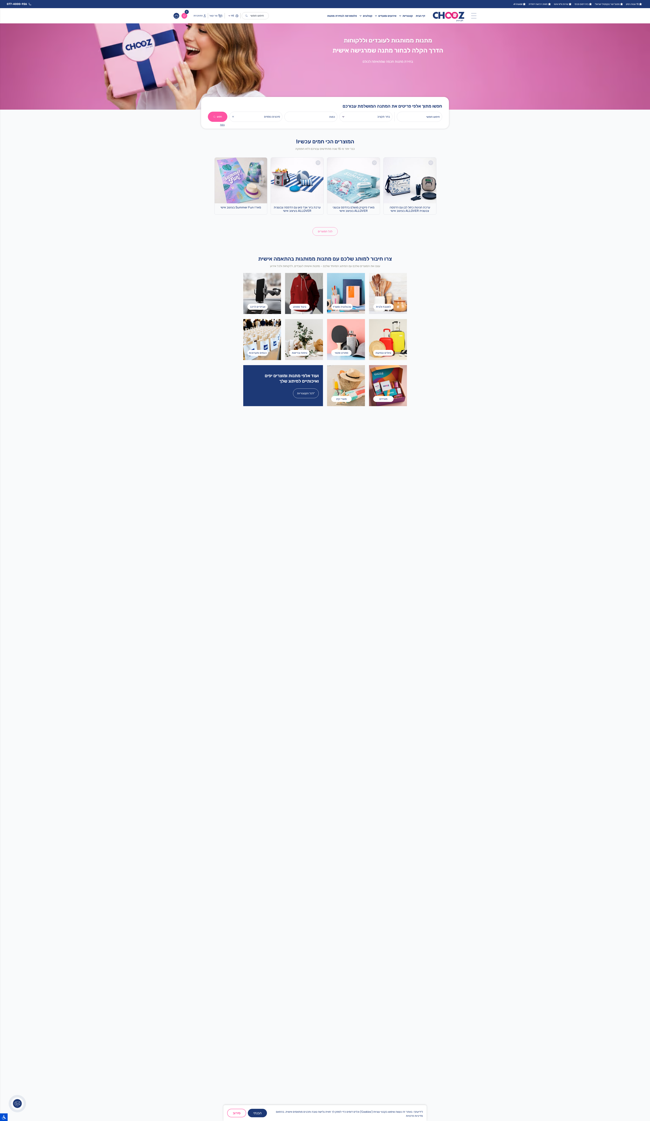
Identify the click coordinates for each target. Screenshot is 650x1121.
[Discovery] (251, 757)
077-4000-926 (319, 1045)
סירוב (237, 1113)
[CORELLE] (339, 737)
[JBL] (221, 757)
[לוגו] (449, 16)
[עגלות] (176, 16)
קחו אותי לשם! (280, 652)
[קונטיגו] (251, 737)
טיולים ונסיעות (367, 1001)
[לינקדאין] (399, 1103)
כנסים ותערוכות (367, 1017)
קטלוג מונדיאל (420, 1017)
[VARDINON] (398, 737)
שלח (252, 1067)
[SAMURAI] (369, 737)
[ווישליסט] (184, 16)
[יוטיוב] (391, 1103)
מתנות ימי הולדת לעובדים (414, 1001)
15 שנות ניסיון (632, 4)
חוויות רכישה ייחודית (538, 4)
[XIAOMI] (310, 717)
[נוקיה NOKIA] (339, 757)
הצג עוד (335, 1018)
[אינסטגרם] (425, 1103)
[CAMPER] (428, 717)
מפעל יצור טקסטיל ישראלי (607, 4)
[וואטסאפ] (416, 1103)
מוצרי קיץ (370, 995)
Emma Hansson (366, 1043)
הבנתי (257, 1113)
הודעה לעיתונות (367, 1059)
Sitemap (370, 1049)
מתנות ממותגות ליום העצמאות (412, 1022)
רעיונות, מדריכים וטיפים (362, 1054)
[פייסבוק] (408, 1103)
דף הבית (420, 15)
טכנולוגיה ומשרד (366, 1022)
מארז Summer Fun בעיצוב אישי (241, 207)
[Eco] (310, 757)
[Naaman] (280, 717)
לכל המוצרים (325, 231)
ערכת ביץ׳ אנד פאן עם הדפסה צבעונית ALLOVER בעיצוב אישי (297, 209)
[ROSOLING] (280, 757)
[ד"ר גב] (428, 737)
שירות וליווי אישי (561, 4)
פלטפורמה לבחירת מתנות (342, 15)
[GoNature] (251, 717)
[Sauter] (398, 757)
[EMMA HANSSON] (280, 737)
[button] (331, 918)
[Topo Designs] (428, 757)
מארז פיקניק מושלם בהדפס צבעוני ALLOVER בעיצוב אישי (353, 209)
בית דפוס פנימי (582, 4)
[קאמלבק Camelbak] (369, 757)
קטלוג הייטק (421, 1006)
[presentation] (214, 859)
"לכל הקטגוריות (306, 393)
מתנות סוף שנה (419, 1012)
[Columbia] (310, 737)
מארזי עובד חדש (419, 995)
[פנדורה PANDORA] (369, 717)
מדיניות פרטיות (414, 1115)
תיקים (372, 1012)
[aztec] (398, 717)
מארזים (371, 1006)
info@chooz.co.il (319, 1051)
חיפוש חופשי (257, 15)
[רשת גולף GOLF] (221, 737)
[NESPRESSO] (221, 717)
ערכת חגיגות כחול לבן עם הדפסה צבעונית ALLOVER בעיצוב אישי (410, 209)
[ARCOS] (339, 717)
